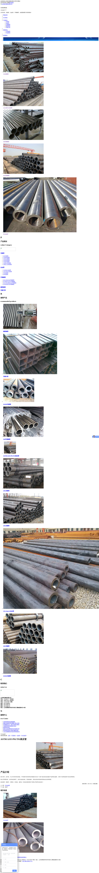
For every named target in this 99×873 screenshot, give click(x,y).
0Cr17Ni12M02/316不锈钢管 (9, 282)
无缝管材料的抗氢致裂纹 (9, 721)
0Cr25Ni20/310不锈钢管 (8, 284)
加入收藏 (7, 2)
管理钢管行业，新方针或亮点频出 (11, 724)
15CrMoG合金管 (7, 270)
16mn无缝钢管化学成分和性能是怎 (11, 731)
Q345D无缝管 (6, 260)
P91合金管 (5, 274)
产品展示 (5, 20)
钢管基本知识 (6, 727)
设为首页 (3, 2)
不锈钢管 (8, 24)
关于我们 (5, 17)
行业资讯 (8, 32)
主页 (9, 735)
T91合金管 (5, 272)
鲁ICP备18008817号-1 (27, 861)
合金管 (7, 23)
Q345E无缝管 (6, 261)
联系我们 (12, 2)
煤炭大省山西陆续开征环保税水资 (11, 728)
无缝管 (7, 21)
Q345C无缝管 (6, 258)
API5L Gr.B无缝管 (7, 264)
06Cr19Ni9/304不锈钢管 (8, 280)
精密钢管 (8, 25)
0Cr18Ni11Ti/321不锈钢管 (9, 281)
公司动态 (8, 31)
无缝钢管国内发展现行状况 (9, 726)
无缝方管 (8, 27)
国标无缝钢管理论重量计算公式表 (11, 723)
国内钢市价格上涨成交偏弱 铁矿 (11, 730)
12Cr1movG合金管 (7, 271)
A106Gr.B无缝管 (7, 263)
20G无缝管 (5, 256)
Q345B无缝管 (6, 257)
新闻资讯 (5, 30)
